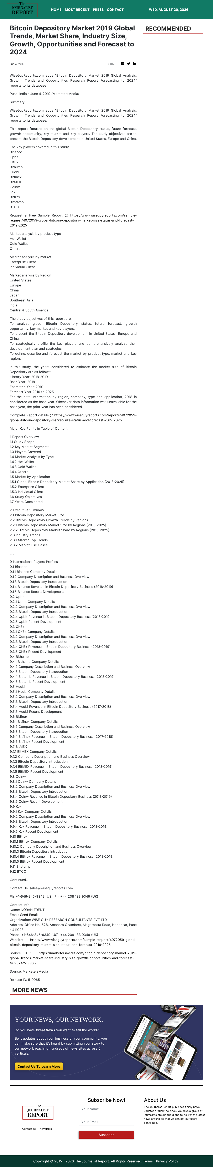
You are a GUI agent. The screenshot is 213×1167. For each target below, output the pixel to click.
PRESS (98, 9)
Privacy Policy (167, 1161)
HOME (56, 9)
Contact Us (29, 1128)
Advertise (46, 1128)
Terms (148, 1161)
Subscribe (106, 1135)
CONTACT (115, 9)
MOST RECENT (77, 9)
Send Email (29, 915)
